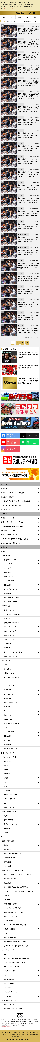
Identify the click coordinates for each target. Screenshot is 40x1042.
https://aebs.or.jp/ (7, 1026)
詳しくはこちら (9, 8)
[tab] (19, 17)
